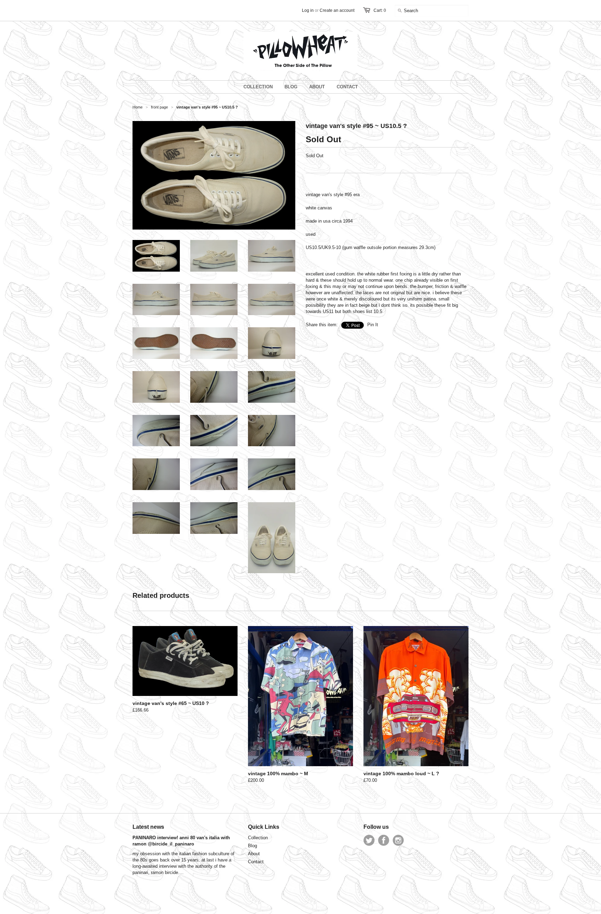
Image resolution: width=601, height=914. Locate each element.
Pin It (372, 324)
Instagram (398, 840)
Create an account (337, 10)
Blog (252, 845)
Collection (258, 837)
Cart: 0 (380, 10)
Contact (256, 861)
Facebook (383, 840)
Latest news (148, 827)
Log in (308, 10)
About (254, 853)
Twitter (369, 840)
